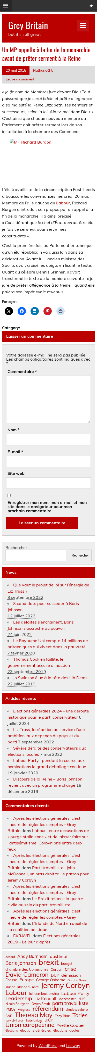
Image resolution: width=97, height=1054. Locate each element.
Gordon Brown (78, 980)
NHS (81, 999)
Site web (16, 473)
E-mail (15, 452)
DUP (55, 975)
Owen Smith (41, 1004)
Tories (80, 1015)
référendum (48, 1008)
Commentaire (22, 371)
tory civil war (14, 1020)
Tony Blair (62, 1016)
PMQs (10, 1009)
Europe (26, 979)
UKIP (48, 1020)
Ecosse (11, 980)
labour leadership (44, 993)
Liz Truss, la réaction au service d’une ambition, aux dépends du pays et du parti (46, 735)
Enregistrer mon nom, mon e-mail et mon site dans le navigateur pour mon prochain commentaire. (47, 506)
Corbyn (56, 969)
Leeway (73, 1045)
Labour (63, 202)
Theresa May (34, 1015)
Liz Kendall (45, 999)
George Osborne (50, 980)
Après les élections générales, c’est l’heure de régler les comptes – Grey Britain (44, 824)
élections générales (35, 1030)
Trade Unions (34, 1020)
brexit (49, 962)
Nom (13, 430)
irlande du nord (28, 987)
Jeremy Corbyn (65, 985)
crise (70, 969)
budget (66, 963)
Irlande (10, 987)
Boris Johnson (20, 963)
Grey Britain (28, 25)
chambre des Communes (26, 969)
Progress (24, 1009)
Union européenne (29, 1025)
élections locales (66, 1030)
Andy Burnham (32, 956)
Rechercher (16, 547)
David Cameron (27, 974)
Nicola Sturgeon (17, 1004)
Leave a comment (20, 79)
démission (71, 975)
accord (10, 956)
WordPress (48, 1045)
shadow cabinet (77, 1009)
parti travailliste (70, 1003)
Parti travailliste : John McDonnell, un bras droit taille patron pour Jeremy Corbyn (48, 874)
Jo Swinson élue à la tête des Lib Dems (50, 677)
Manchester (67, 999)
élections (11, 1030)
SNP (8, 1016)
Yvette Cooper (71, 1025)
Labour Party (75, 993)
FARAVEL (22, 935)
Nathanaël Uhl (44, 70)
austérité (58, 956)
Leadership (18, 998)
